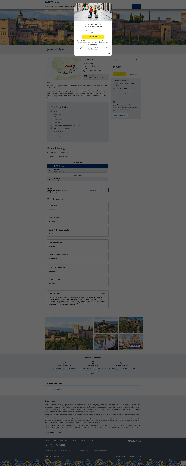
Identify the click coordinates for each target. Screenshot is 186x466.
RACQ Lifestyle (100, 42)
